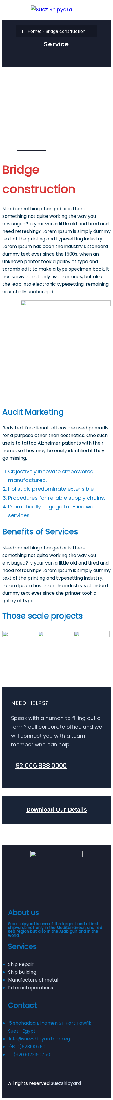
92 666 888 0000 (41, 765)
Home (34, 31)
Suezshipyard (66, 1083)
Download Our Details (56, 809)
